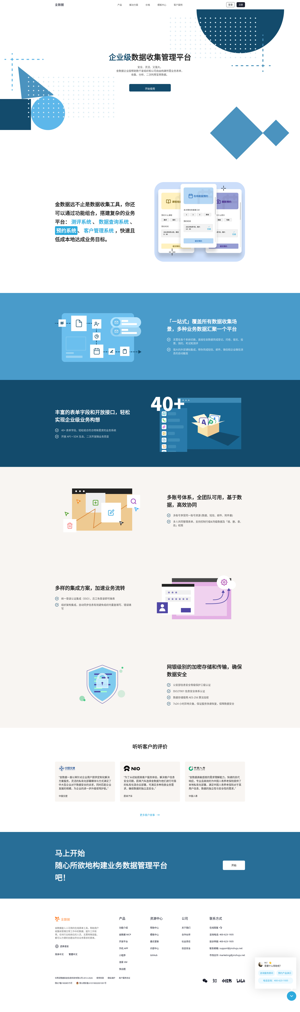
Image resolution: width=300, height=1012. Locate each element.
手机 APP (123, 948)
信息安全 (186, 948)
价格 (148, 4)
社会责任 (186, 941)
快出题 (122, 968)
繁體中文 (73, 954)
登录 (230, 4)
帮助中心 (154, 927)
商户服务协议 (124, 978)
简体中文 (59, 954)
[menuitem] (120, 4)
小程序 (122, 955)
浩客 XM (123, 962)
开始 (233, 865)
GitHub (154, 955)
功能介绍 (123, 927)
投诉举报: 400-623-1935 (222, 941)
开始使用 (150, 88)
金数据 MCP (125, 934)
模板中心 (162, 4)
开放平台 (123, 941)
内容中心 (154, 948)
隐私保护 (111, 978)
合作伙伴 (186, 934)
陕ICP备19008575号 (63, 983)
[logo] (66, 4)
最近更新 (154, 941)
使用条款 (100, 978)
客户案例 (178, 4)
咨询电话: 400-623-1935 (222, 934)
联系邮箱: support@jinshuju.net (226, 948)
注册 (241, 4)
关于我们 (186, 927)
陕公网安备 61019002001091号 (92, 983)
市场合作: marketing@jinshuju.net (227, 955)
